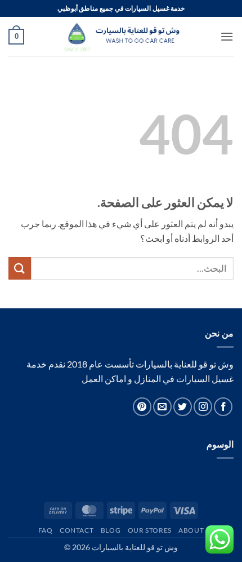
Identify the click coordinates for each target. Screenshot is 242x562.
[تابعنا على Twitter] (182, 406)
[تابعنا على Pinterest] (142, 406)
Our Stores (150, 530)
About (191, 530)
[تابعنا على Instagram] (203, 406)
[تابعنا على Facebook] (223, 406)
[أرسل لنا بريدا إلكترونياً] (162, 406)
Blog (110, 530)
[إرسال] (19, 268)
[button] (227, 36)
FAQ (45, 530)
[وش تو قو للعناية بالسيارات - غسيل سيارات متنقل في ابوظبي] (121, 36)
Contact (76, 530)
